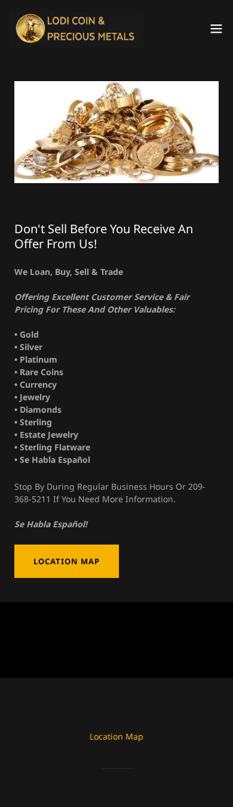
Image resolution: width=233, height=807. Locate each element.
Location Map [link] (116, 736)
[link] (76, 28)
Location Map (66, 561)
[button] (216, 29)
